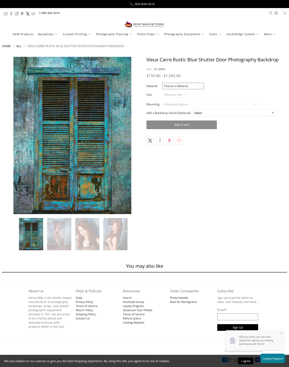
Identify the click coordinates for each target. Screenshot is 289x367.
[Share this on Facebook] (160, 140)
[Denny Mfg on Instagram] (17, 14)
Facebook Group (133, 302)
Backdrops (46, 34)
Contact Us (83, 318)
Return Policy (84, 310)
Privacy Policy (84, 302)
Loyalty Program (133, 306)
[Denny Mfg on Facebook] (12, 14)
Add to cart (181, 125)
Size (149, 95)
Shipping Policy (86, 314)
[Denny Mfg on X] (28, 14)
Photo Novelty (179, 298)
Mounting (152, 104)
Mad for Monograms (183, 302)
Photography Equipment (182, 34)
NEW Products (23, 34)
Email (221, 310)
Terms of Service (87, 306)
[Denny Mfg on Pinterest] (23, 14)
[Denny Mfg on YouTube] (34, 14)
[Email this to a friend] (179, 140)
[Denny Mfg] (144, 24)
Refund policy (132, 318)
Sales (213, 34)
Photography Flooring (112, 34)
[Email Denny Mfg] (6, 14)
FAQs (79, 298)
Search (127, 298)
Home (6, 46)
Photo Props (146, 34)
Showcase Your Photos (137, 310)
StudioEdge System (240, 34)
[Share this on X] (150, 140)
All (19, 46)
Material (151, 86)
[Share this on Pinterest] (169, 140)
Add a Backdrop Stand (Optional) (168, 113)
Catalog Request (133, 322)
